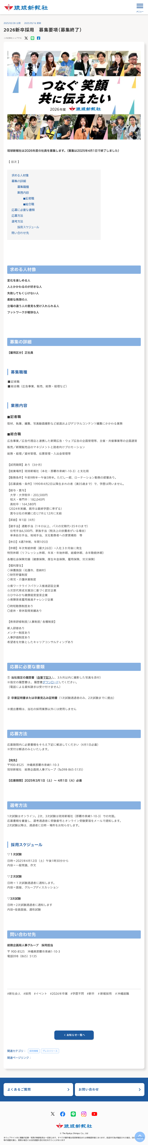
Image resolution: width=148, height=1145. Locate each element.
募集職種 (23, 186)
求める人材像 (20, 175)
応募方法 (17, 215)
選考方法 (17, 221)
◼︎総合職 (28, 204)
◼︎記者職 (28, 198)
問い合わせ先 (20, 232)
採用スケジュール (28, 227)
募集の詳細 (19, 181)
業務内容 (23, 192)
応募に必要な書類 (23, 209)
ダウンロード (51, 682)
